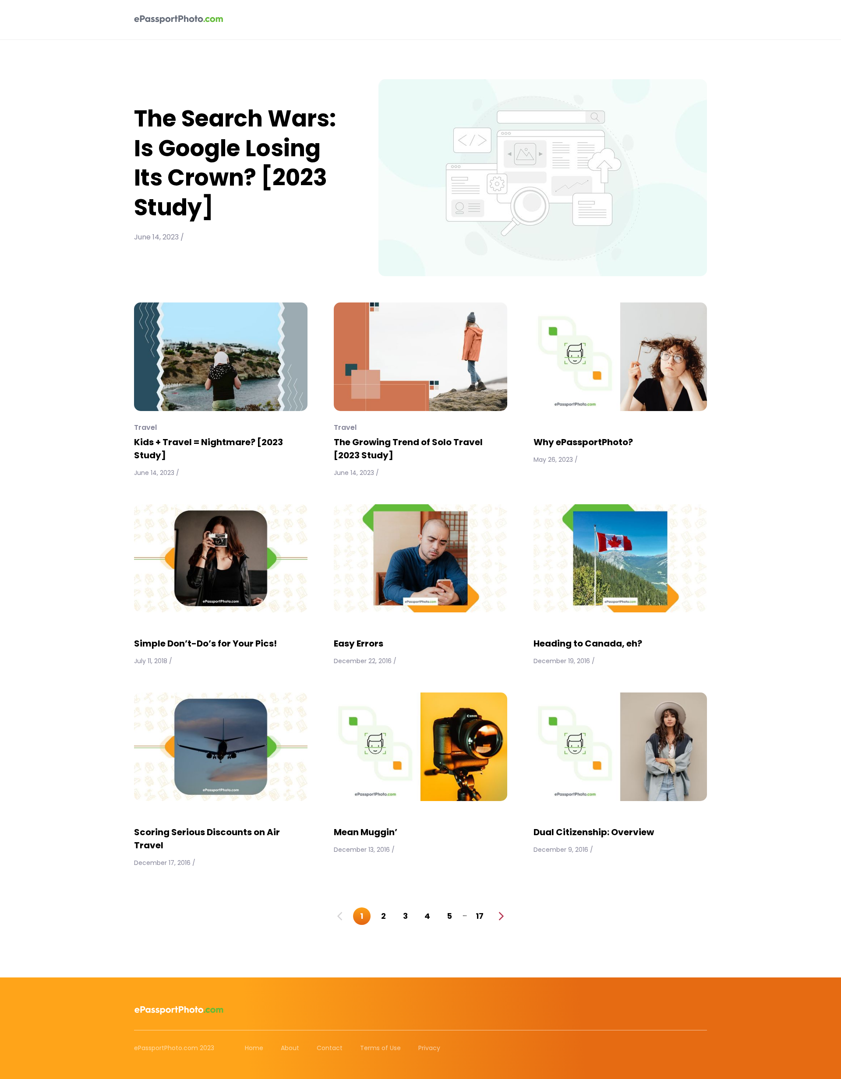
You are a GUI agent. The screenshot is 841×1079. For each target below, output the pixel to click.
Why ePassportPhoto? (583, 442)
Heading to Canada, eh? (588, 643)
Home (254, 1048)
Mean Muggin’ (365, 832)
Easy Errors (358, 643)
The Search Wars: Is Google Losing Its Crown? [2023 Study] (235, 162)
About (290, 1048)
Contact (330, 1048)
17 (480, 915)
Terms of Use (380, 1048)
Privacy (429, 1048)
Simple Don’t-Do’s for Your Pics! (205, 643)
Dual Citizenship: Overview (594, 832)
